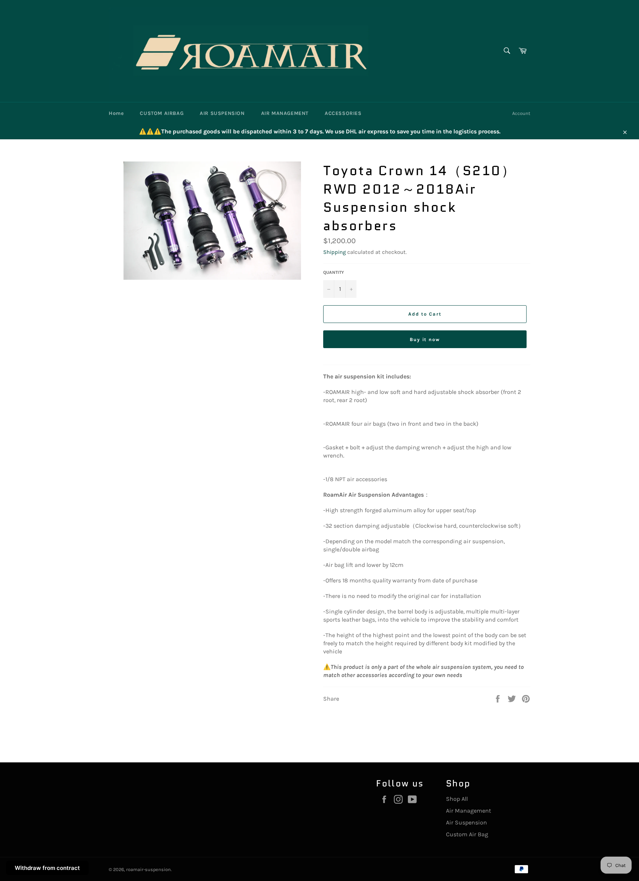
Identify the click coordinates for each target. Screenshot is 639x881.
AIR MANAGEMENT (284, 113)
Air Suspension (466, 822)
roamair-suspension (148, 869)
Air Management (468, 810)
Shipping (334, 252)
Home (116, 113)
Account (521, 113)
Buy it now (425, 339)
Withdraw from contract (47, 867)
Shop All (457, 798)
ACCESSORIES (343, 113)
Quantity (333, 272)
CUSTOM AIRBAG (161, 113)
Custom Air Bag (467, 834)
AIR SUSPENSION (222, 113)
